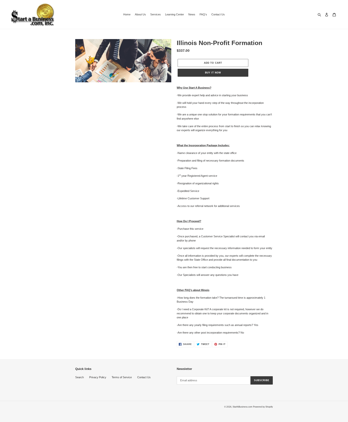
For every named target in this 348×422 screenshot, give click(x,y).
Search (79, 377)
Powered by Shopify (263, 407)
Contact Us (144, 377)
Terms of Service (122, 377)
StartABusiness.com (242, 407)
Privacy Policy (97, 377)
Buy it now (213, 72)
